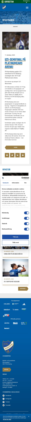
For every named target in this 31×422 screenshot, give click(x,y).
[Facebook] (3, 396)
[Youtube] (3, 405)
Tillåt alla (15, 237)
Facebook (8, 395)
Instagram (9, 398)
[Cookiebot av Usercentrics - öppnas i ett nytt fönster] (22, 178)
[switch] (26, 218)
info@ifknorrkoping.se (12, 382)
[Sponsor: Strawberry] (26, 2)
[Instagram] (3, 399)
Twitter (8, 402)
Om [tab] (25, 182)
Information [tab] (15, 182)
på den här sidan (7, 419)
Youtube (8, 405)
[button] (7, 155)
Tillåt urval (15, 242)
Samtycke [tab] (6, 182)
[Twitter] (3, 402)
